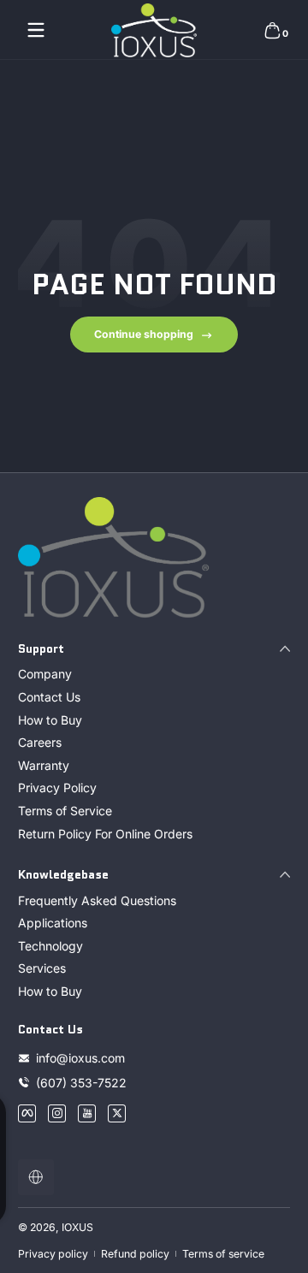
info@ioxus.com (80, 1058)
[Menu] (36, 30)
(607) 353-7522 (83, 1082)
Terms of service (223, 1253)
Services (42, 968)
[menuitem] (154, 674)
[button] (272, 30)
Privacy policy (53, 1253)
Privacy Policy (57, 787)
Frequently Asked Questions (97, 900)
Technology (50, 945)
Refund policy (135, 1253)
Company (45, 673)
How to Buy (50, 720)
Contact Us (49, 697)
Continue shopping (143, 334)
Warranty (43, 765)
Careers (40, 742)
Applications (52, 922)
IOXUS (77, 1227)
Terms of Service (65, 810)
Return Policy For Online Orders (105, 833)
